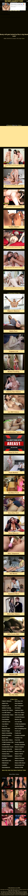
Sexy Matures (19, 703)
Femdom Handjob (20, 735)
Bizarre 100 (18, 719)
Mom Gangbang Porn (21, 728)
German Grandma (20, 744)
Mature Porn (18, 756)
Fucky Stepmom (19, 742)
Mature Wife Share (20, 763)
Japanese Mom (19, 710)
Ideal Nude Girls (6, 760)
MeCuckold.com (19, 765)
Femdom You (18, 737)
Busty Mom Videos (7, 740)
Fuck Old (17, 740)
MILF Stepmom (19, 705)
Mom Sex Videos (19, 712)
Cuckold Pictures (20, 717)
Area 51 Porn (5, 717)
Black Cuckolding (7, 733)
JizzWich (4, 765)
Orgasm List (5, 705)
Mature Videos (19, 753)
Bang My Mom (6, 728)
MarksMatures (6, 767)
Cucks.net (18, 731)
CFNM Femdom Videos (8, 742)
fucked (23, 38)
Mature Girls (18, 749)
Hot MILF (4, 758)
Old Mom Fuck (6, 721)
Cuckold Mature (19, 726)
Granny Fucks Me (7, 749)
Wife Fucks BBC (19, 714)
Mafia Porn (5, 703)
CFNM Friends (6, 744)
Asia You (4, 726)
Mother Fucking (6, 708)
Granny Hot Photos (7, 751)
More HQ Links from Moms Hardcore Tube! (14, 770)
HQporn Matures (6, 701)
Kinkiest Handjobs (7, 756)
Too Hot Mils (18, 721)
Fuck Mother (5, 719)
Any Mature (5, 724)
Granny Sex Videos (7, 710)
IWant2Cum (5, 763)
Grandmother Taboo (7, 714)
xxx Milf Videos (6, 712)
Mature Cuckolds (19, 758)
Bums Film (5, 737)
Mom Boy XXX (19, 701)
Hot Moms (18, 708)
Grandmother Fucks (7, 747)
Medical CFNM (19, 767)
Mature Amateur (19, 747)
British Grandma (6, 735)
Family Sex (18, 733)
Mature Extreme (19, 760)
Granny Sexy (5, 753)
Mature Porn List (19, 751)
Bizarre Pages (6, 731)
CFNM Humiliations (20, 724)
